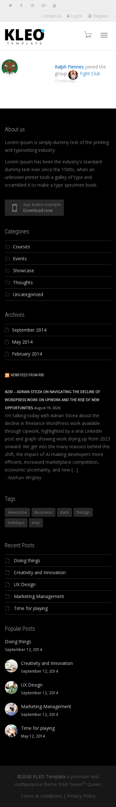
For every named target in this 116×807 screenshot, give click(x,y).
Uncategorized (28, 294)
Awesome (17, 512)
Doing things (27, 560)
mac (36, 522)
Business (43, 512)
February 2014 (27, 354)
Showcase (23, 270)
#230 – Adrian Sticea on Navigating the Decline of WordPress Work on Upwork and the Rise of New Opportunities (52, 399)
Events (20, 258)
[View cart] (87, 34)
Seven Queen (85, 784)
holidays (16, 522)
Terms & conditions (41, 796)
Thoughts (23, 282)
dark (64, 512)
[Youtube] (54, 5)
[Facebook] (21, 5)
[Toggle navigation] (104, 35)
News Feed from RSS (27, 375)
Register (101, 16)
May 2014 (22, 342)
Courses (21, 246)
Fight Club (90, 73)
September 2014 (29, 330)
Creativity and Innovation (40, 572)
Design (83, 512)
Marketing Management (39, 596)
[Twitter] (10, 5)
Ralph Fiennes (69, 67)
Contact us (51, 16)
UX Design (24, 584)
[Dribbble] (32, 5)
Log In (76, 16)
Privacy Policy (81, 796)
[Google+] (43, 5)
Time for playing (31, 608)
